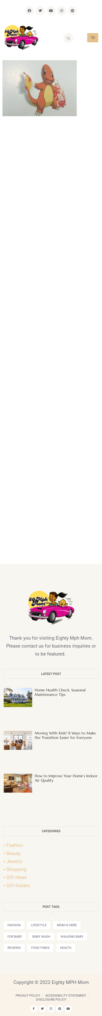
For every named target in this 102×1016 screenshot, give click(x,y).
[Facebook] (29, 10)
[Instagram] (61, 10)
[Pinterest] (72, 10)
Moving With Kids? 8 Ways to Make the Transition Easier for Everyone (65, 735)
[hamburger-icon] (92, 37)
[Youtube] (51, 10)
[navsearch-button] (68, 38)
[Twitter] (40, 10)
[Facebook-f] (33, 1008)
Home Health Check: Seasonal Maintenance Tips (60, 692)
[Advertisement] (51, 342)
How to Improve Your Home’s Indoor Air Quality (66, 778)
